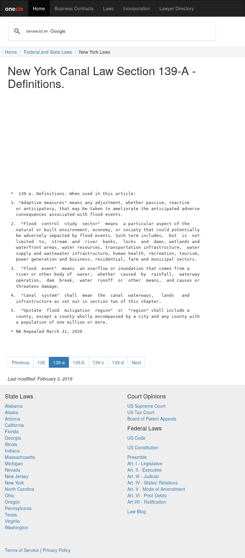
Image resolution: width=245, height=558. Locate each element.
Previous (20, 362)
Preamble (137, 457)
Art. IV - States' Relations (152, 482)
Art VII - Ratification (146, 502)
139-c (98, 362)
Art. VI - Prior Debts (147, 495)
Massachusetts (20, 457)
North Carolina (19, 489)
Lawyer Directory (177, 8)
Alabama (14, 406)
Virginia (12, 521)
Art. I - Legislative (144, 463)
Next (136, 362)
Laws (108, 8)
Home (39, 8)
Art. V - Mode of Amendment (156, 489)
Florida (12, 431)
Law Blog (136, 511)
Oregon (12, 502)
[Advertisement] (122, 138)
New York (14, 482)
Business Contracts (74, 8)
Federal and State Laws (48, 52)
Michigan (14, 463)
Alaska (11, 412)
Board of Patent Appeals (151, 418)
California (14, 425)
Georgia (13, 438)
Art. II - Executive (144, 470)
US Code (136, 438)
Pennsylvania (18, 508)
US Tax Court (140, 412)
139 (41, 362)
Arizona (12, 418)
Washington (16, 527)
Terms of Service (22, 550)
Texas (11, 514)
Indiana (12, 450)
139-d (118, 362)
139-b (79, 362)
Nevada (12, 470)
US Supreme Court (146, 406)
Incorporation (136, 8)
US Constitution (143, 447)
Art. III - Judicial (143, 476)
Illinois (11, 444)
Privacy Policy (57, 550)
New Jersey (16, 476)
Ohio (9, 495)
